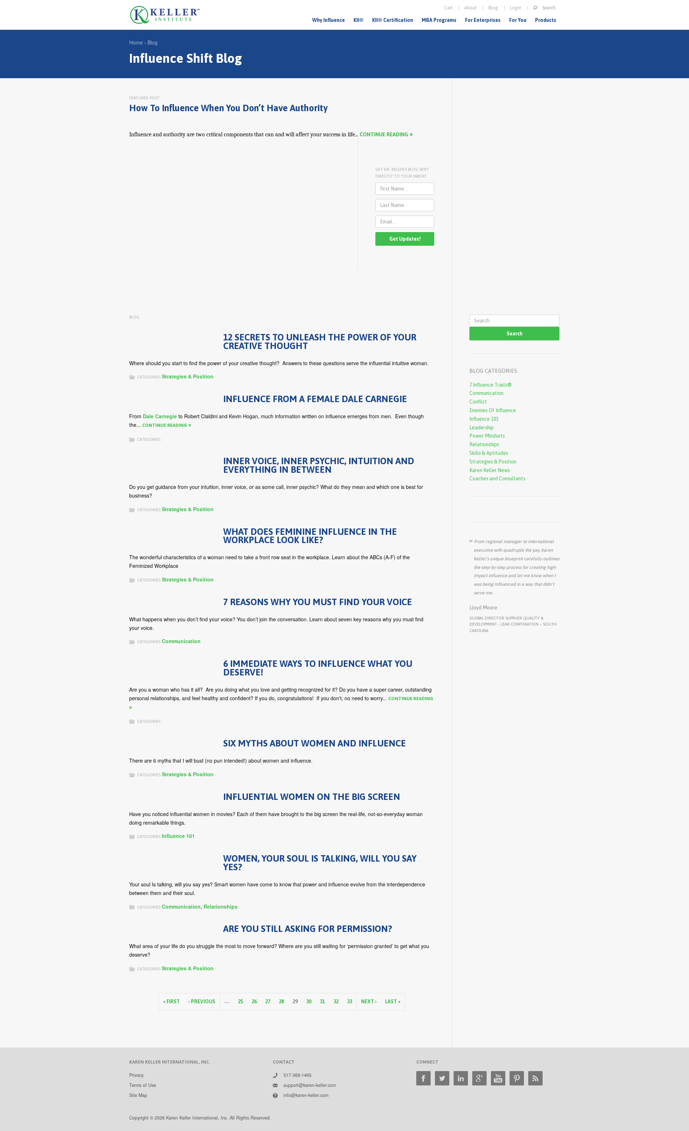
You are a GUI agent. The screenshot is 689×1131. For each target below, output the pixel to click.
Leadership (481, 427)
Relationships (220, 906)
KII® (358, 20)
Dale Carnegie (160, 416)
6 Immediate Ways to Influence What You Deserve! (317, 667)
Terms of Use (142, 1085)
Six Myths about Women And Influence (314, 743)
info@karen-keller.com (305, 1095)
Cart (448, 7)
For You (517, 20)
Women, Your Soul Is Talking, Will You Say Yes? (320, 862)
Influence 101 (178, 835)
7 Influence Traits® (490, 385)
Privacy (136, 1075)
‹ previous (201, 1001)
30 (308, 1001)
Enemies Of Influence (492, 410)
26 (254, 1001)
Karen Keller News (489, 470)
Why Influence (328, 20)
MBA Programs (439, 20)
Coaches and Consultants (497, 478)
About (470, 7)
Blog (493, 7)
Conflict (478, 402)
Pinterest (517, 1078)
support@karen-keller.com (309, 1085)
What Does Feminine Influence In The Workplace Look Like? (310, 535)
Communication (181, 641)
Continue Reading (384, 134)
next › (368, 1001)
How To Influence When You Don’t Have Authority (228, 108)
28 (281, 1001)
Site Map (138, 1095)
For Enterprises (483, 20)
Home (136, 42)
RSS (535, 1078)
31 (322, 1001)
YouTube (498, 1078)
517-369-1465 (297, 1075)
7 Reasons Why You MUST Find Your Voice (317, 602)
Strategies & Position (188, 376)
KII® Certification (392, 20)
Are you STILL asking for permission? (307, 928)
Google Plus (479, 1078)
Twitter (442, 1078)
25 (240, 1001)
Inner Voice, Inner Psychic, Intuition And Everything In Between (318, 465)
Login (515, 7)
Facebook (423, 1078)
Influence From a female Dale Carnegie (315, 399)
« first (171, 1001)
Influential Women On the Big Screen (311, 796)
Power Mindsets (487, 436)
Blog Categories (493, 371)
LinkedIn (461, 1078)
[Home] (165, 15)
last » (392, 1001)
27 (267, 1001)
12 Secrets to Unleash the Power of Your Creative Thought (319, 341)
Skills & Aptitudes (488, 453)
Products (545, 20)
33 (349, 1001)
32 (335, 1001)
